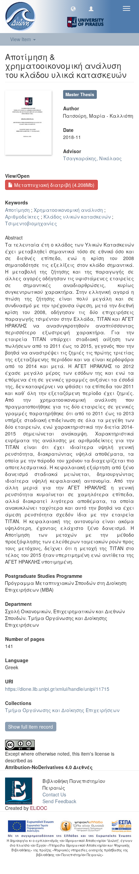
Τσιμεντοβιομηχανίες (31, 223)
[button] (73, 8)
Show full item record (30, 726)
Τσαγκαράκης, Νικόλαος (92, 158)
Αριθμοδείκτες (22, 216)
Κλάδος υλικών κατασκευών (77, 216)
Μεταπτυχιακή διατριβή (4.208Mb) (53, 184)
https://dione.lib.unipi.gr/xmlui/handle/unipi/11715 (57, 688)
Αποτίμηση (17, 209)
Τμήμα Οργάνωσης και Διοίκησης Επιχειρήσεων (62, 710)
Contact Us (54, 794)
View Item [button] (21, 39)
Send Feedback (59, 801)
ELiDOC (38, 808)
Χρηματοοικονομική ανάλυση (68, 209)
